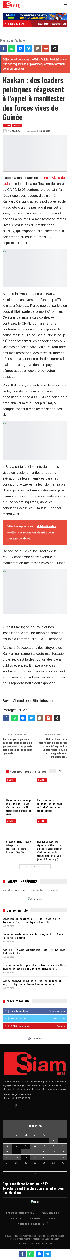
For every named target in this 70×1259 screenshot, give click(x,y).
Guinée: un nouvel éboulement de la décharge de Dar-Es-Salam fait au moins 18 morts (33, 935)
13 (35, 1151)
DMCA (52, 1218)
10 (7, 1151)
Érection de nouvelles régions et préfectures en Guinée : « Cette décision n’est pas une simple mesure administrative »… (34, 966)
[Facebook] (3, 48)
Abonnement (34, 1218)
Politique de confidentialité (33, 1224)
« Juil (33, 1173)
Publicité (16, 1218)
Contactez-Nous (50, 1213)
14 (44, 1151)
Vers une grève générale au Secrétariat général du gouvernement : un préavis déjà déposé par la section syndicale (17, 746)
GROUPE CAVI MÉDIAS (41, 1243)
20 (35, 1157)
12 (26, 1151)
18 (16, 1157)
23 (63, 1157)
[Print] (45, 48)
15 (53, 1151)
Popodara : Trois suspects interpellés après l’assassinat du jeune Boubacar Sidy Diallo (34, 951)
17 (7, 1157)
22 (53, 1157)
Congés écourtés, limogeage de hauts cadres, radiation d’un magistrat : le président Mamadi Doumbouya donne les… (32, 982)
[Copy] (37, 48)
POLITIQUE (17, 125)
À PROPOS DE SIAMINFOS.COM (20, 1213)
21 (44, 1157)
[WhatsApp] (11, 48)
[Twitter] (28, 48)
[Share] (54, 48)
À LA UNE (7, 125)
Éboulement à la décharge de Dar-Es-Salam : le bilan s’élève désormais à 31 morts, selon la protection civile (31, 920)
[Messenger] (20, 48)
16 (63, 1151)
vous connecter (22, 890)
